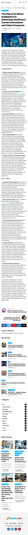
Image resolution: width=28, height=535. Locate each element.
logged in (10, 333)
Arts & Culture (14, 407)
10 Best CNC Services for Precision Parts (20, 460)
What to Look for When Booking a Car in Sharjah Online (17, 355)
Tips (14, 427)
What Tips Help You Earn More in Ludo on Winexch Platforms (17, 364)
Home (2, 7)
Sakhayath (6, 469)
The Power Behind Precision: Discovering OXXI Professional (17, 374)
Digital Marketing (14, 411)
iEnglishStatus (5, 203)
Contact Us (20, 523)
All (9, 361)
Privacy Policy (12, 523)
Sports (14, 423)
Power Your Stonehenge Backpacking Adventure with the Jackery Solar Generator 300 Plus (7, 493)
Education (14, 414)
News (10, 343)
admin (5, 28)
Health (14, 416)
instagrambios (19, 93)
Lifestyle (14, 418)
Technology (8, 7)
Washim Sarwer (20, 500)
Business (14, 409)
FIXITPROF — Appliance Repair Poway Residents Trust (17, 393)
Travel (14, 430)
